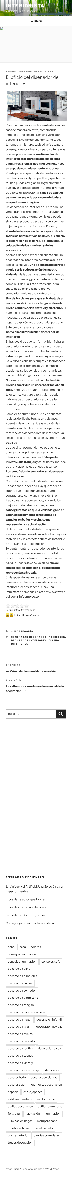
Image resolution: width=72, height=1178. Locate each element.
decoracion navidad (49, 1026)
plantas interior (18, 1135)
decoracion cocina (20, 983)
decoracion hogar (19, 1019)
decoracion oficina (20, 1034)
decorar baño (17, 1077)
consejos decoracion (22, 954)
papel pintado (43, 1128)
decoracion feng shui (22, 1005)
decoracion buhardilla (22, 976)
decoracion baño (19, 968)
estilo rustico (46, 1099)
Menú (38, 21)
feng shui (14, 1113)
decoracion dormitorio (23, 997)
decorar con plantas (44, 1077)
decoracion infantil (49, 1019)
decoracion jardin (19, 1026)
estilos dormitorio (50, 1106)
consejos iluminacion (22, 961)
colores (36, 947)
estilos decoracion (20, 1106)
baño (11, 947)
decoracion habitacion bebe (26, 1012)
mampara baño (47, 1121)
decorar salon (17, 1084)
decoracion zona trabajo (24, 1070)
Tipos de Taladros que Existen (26, 899)
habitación (33, 1113)
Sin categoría (22, 631)
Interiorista (25, 6)
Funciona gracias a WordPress (40, 1168)
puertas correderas (47, 1135)
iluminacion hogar (20, 1121)
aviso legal (12, 1168)
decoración (52, 1070)
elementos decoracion (46, 1084)
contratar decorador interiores (38, 637)
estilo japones (32, 1092)
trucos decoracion (20, 1142)
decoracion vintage (21, 1063)
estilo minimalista (20, 1099)
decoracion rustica (20, 1048)
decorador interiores (29, 640)
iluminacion (52, 1113)
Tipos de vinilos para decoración (27, 907)
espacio (13, 1092)
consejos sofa (50, 961)
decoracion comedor (22, 990)
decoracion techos (20, 1055)
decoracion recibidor (22, 1041)
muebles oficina (18, 1128)
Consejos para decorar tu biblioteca (30, 923)
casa (23, 947)
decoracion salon (49, 1048)
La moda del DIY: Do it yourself (26, 915)
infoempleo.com (30, 596)
